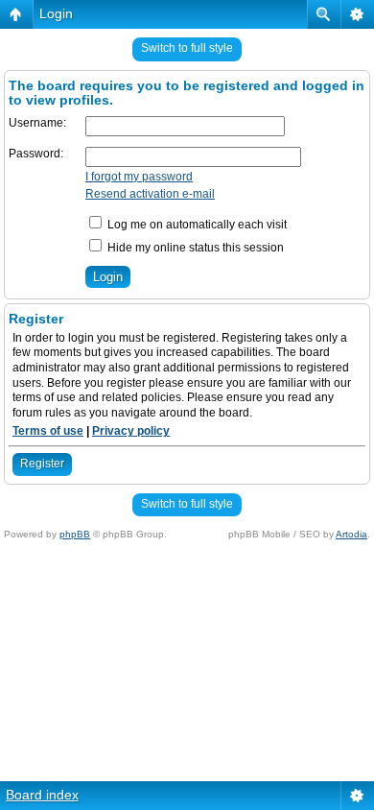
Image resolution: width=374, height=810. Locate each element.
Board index (42, 794)
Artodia (351, 534)
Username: (37, 123)
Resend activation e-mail (150, 194)
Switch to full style (187, 48)
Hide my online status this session (194, 247)
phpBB (74, 534)
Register (42, 463)
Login (56, 13)
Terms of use (47, 431)
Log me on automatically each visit (196, 224)
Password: (36, 153)
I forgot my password (139, 176)
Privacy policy (131, 431)
